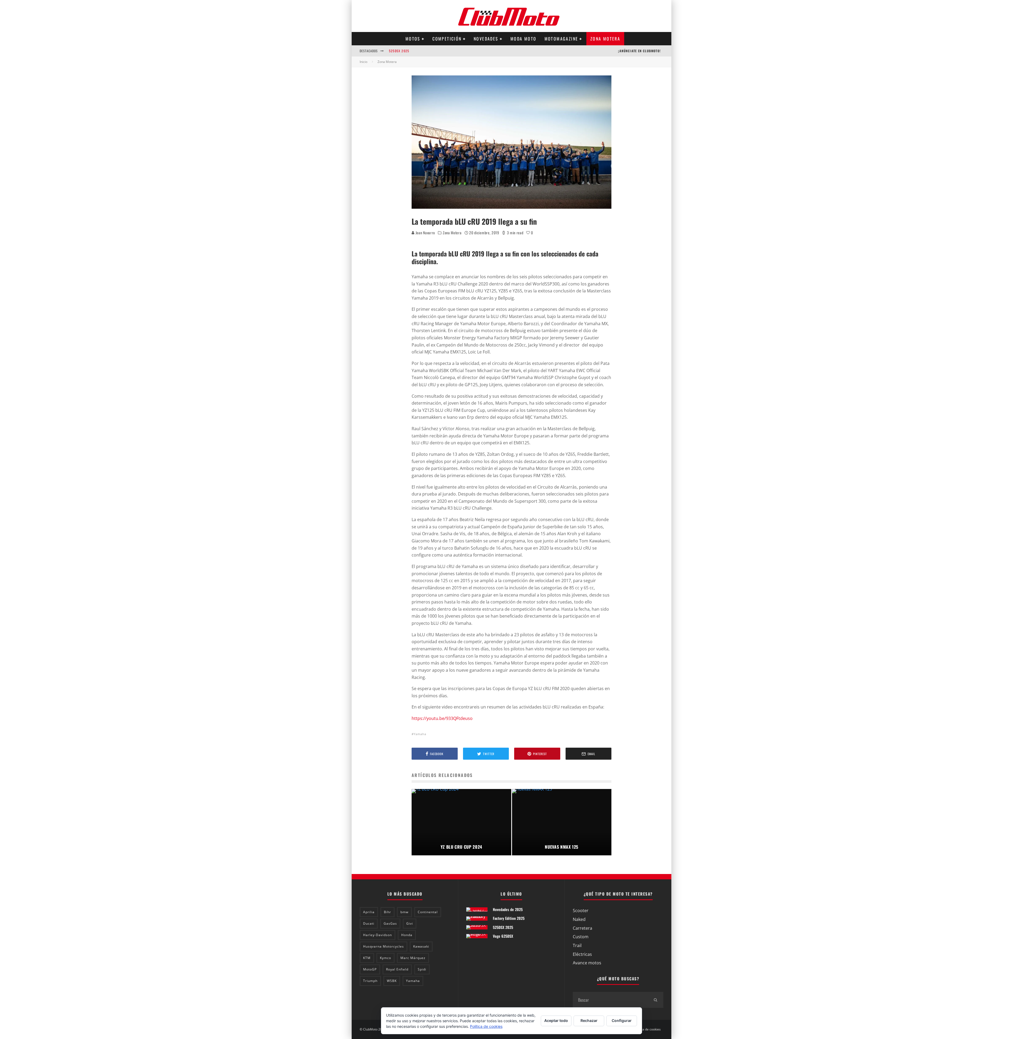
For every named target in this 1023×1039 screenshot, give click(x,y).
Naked (579, 919)
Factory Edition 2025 (509, 918)
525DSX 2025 (399, 51)
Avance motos (587, 963)
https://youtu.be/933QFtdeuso (442, 718)
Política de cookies (647, 1029)
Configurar (622, 1020)
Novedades (486, 38)
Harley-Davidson (377, 935)
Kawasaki (421, 946)
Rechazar (589, 1020)
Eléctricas (582, 954)
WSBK (392, 980)
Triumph (370, 980)
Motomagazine (561, 38)
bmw (404, 912)
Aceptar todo (556, 1020)
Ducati (368, 923)
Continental (428, 912)
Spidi (422, 969)
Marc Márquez (412, 958)
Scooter (580, 910)
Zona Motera (605, 38)
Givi (409, 923)
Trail (577, 945)
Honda (406, 935)
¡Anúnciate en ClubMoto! (639, 51)
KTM (367, 958)
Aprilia (369, 912)
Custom (580, 937)
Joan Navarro (425, 232)
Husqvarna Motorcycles (383, 946)
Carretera (582, 928)
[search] (655, 1000)
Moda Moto (523, 38)
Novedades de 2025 (508, 909)
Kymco (385, 958)
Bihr (387, 912)
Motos (412, 38)
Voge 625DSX (503, 936)
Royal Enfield (397, 969)
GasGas (390, 923)
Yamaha (420, 734)
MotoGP (370, 969)
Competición (446, 38)
